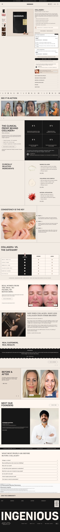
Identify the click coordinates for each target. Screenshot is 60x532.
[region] (17, 22)
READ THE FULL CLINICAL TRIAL (9, 146)
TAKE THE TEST (55, 71)
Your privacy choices (49, 523)
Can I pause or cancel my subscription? (10, 479)
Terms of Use (32, 523)
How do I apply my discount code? (9, 476)
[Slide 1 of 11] (4, 11)
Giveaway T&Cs (39, 523)
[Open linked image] (56, 503)
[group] (20, 22)
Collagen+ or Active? (6, 460)
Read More (42, 173)
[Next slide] (3, 37)
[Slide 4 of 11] (4, 25)
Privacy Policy (24, 523)
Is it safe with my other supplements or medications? (12, 468)
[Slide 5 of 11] (4, 29)
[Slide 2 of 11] (4, 16)
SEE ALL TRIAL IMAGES (7, 298)
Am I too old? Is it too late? (7, 473)
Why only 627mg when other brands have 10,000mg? (12, 463)
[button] (3, 118)
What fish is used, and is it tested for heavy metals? (12, 471)
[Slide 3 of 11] (4, 20)
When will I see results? (7, 465)
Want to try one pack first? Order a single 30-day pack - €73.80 (46, 56)
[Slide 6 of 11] (4, 34)
